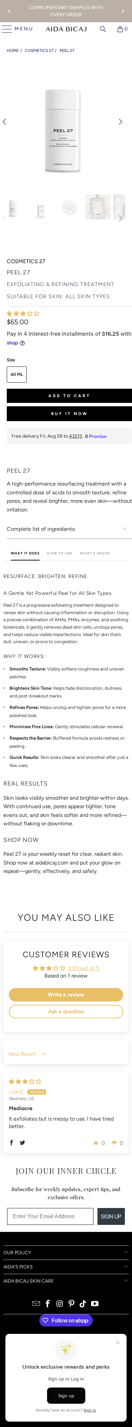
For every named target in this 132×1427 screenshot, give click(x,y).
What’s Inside (95, 553)
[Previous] (9, 11)
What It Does (25, 553)
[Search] (102, 29)
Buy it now (69, 413)
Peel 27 (67, 50)
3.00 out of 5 (83, 968)
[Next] (122, 11)
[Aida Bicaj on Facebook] (48, 1304)
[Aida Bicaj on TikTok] (83, 1304)
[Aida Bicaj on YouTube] (95, 1304)
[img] (25, 1081)
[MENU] (4, 29)
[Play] (62, 121)
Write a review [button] (66, 994)
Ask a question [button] (66, 1011)
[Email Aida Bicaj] (36, 1304)
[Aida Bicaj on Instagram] (60, 1304)
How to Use (59, 553)
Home (13, 50)
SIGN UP (111, 1216)
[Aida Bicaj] (66, 29)
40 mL (16, 374)
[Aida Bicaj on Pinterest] (72, 1304)
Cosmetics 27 (39, 50)
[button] (23, 313)
